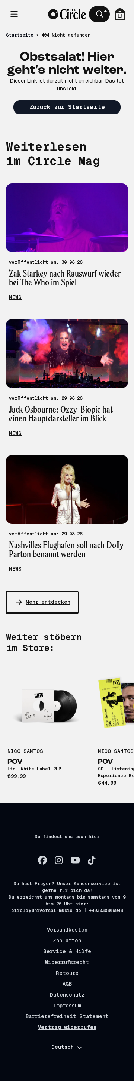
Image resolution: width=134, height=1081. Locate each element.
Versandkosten (67, 930)
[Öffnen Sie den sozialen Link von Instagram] (59, 860)
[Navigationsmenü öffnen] (14, 14)
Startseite (20, 35)
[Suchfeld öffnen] (99, 14)
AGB (67, 984)
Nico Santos (25, 751)
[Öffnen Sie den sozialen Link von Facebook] (42, 860)
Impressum (67, 1006)
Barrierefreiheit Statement (67, 1016)
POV (15, 762)
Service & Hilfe (67, 951)
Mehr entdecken (48, 602)
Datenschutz (67, 995)
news (15, 297)
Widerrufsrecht (67, 962)
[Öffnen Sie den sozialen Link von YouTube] (75, 860)
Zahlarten (67, 940)
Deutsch (62, 1047)
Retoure (67, 973)
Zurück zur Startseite (67, 107)
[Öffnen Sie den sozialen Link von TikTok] (91, 860)
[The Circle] (67, 14)
